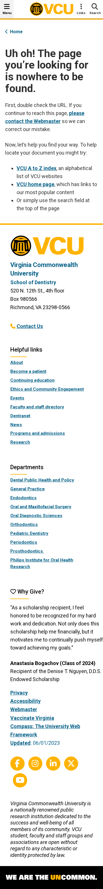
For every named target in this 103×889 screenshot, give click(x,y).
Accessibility (25, 701)
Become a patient (28, 371)
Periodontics (23, 542)
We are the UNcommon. (51, 877)
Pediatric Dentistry (29, 533)
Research (20, 442)
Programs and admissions (37, 433)
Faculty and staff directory (37, 407)
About (16, 362)
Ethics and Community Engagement (47, 389)
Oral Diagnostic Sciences (36, 515)
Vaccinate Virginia (32, 718)
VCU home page (35, 184)
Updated (20, 743)
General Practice (27, 489)
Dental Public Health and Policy (42, 480)
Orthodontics (24, 524)
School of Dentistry (33, 282)
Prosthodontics (27, 551)
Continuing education (32, 380)
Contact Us (30, 326)
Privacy (19, 693)
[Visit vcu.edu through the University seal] (51, 248)
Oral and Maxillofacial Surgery (40, 506)
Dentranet (20, 415)
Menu (7, 13)
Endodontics (23, 497)
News (16, 424)
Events (17, 398)
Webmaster (23, 709)
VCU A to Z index (36, 168)
